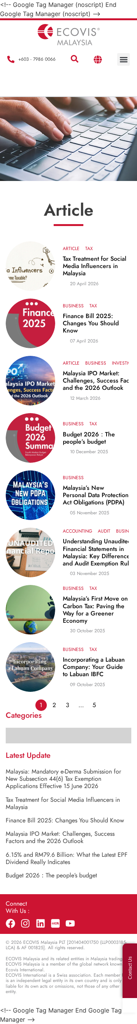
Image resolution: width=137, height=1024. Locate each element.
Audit (104, 531)
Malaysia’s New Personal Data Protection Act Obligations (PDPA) (96, 495)
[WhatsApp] (130, 1005)
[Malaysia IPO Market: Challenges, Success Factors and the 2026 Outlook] (30, 380)
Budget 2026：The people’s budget (89, 438)
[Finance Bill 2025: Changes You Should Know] (30, 323)
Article (71, 248)
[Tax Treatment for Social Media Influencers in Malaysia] (30, 266)
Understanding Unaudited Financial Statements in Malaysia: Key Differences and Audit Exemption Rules (99, 552)
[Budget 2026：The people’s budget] (30, 438)
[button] (74, 59)
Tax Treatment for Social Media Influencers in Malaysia (94, 266)
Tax (89, 248)
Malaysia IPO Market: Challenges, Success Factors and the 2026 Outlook (60, 837)
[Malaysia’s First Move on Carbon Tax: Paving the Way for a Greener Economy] (30, 610)
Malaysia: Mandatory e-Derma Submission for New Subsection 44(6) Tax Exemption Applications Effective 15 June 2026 (63, 778)
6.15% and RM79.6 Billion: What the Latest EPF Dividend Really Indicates (66, 858)
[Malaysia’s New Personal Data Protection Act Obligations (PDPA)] (30, 495)
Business (73, 305)
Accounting (77, 531)
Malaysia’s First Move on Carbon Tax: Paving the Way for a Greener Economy (95, 609)
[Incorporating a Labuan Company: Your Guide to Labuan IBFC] (30, 667)
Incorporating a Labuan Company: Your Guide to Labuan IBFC (94, 667)
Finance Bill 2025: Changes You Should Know (91, 323)
